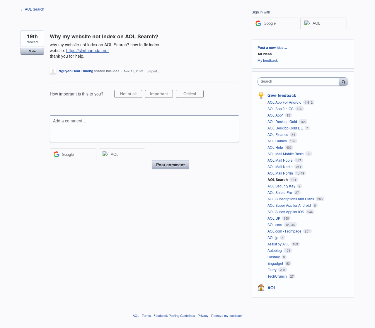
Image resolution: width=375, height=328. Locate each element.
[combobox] (299, 81)
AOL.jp (273, 237)
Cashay (274, 256)
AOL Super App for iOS (286, 211)
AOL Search (278, 179)
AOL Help (275, 147)
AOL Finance (278, 134)
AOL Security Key (281, 185)
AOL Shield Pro (280, 192)
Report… (153, 71)
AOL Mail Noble (280, 160)
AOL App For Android (284, 102)
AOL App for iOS (280, 108)
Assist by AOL (278, 243)
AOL (271, 288)
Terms (146, 315)
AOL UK (274, 218)
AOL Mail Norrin (280, 172)
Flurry (272, 269)
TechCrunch (277, 276)
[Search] (343, 81)
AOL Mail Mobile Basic (285, 153)
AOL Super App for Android (289, 205)
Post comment (170, 165)
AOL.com (275, 224)
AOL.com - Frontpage (284, 230)
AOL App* (275, 114)
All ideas (265, 54)
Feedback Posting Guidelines (174, 315)
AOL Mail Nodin (280, 166)
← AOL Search (32, 8)
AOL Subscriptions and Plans (291, 198)
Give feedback (281, 95)
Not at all (131, 94)
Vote (32, 51)
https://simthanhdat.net (87, 50)
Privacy (203, 315)
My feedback (268, 60)
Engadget (275, 263)
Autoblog (275, 250)
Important (161, 94)
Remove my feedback (227, 315)
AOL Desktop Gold (282, 121)
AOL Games (277, 140)
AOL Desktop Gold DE (285, 127)
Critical (193, 94)
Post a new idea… (272, 47)
